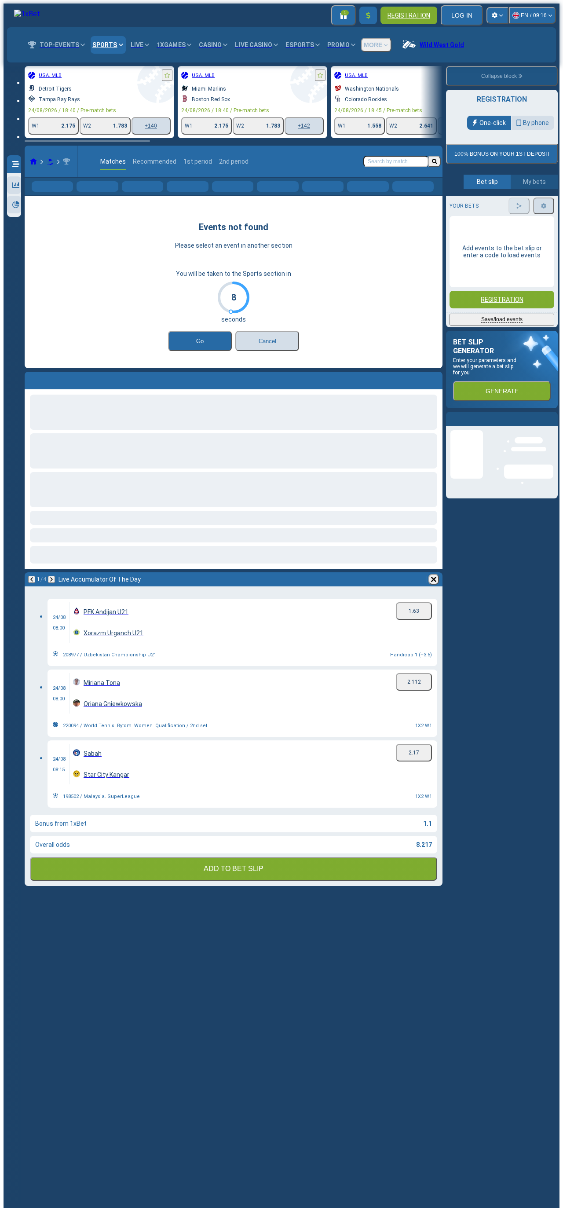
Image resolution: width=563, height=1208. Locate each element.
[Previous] (31, 593)
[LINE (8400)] (33, 161)
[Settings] (497, 15)
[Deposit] (368, 15)
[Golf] (50, 161)
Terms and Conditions (506, 207)
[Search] (434, 161)
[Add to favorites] (167, 75)
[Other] (376, 193)
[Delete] (433, 593)
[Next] (51, 593)
